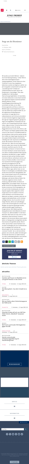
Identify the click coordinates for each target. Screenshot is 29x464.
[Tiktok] (22, 434)
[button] (6, 10)
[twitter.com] (10, 434)
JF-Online (4, 283)
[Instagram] (16, 434)
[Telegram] (19, 434)
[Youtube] (13, 434)
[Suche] (26, 429)
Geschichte (5, 45)
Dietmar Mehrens (5, 294)
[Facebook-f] (7, 434)
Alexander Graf (5, 307)
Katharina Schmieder (6, 330)
